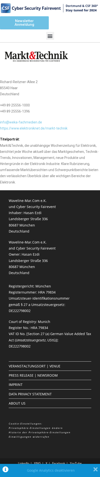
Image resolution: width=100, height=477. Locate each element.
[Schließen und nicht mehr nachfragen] (95, 470)
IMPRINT (16, 384)
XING (37, 463)
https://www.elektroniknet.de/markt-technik (33, 128)
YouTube (76, 463)
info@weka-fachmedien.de (21, 122)
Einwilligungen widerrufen (29, 436)
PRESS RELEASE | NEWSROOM (33, 375)
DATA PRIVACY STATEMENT (30, 394)
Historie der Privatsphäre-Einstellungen (40, 432)
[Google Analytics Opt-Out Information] (5, 470)
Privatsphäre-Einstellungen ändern (36, 428)
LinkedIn (23, 463)
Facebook (58, 463)
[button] (50, 36)
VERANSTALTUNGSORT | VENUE (34, 366)
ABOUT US (17, 403)
